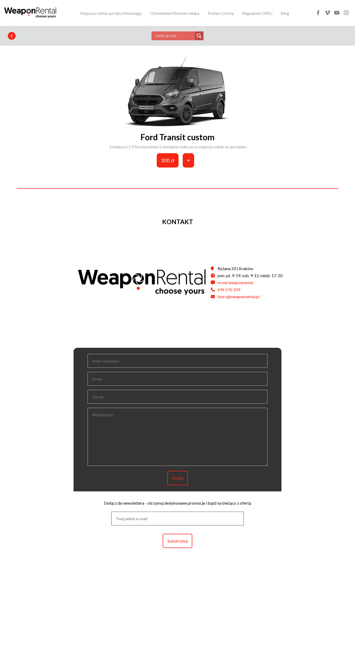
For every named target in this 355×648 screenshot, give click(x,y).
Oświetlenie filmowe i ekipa (174, 13)
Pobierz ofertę (221, 13)
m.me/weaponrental (235, 282)
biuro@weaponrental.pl (238, 296)
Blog (285, 13)
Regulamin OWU (257, 13)
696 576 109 (229, 289)
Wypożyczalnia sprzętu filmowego (111, 13)
